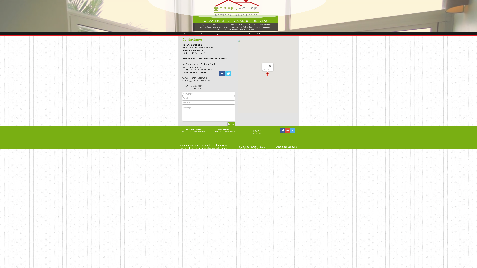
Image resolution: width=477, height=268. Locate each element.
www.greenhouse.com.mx (194, 77)
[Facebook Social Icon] (282, 130)
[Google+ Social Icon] (287, 130)
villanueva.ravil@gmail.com (282, 148)
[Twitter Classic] (228, 73)
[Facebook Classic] (222, 73)
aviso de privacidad (204, 150)
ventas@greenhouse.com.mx (196, 80)
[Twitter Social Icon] (292, 130)
